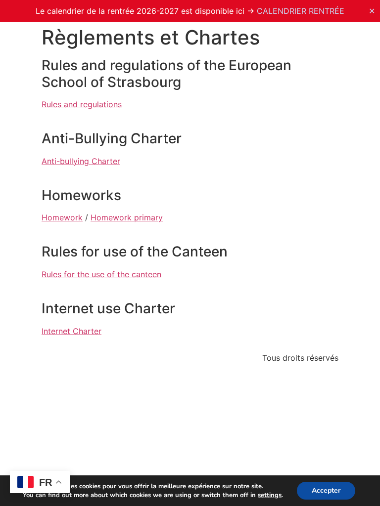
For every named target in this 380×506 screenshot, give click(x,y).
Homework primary (127, 217)
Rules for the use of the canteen (101, 274)
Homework (62, 217)
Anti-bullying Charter (81, 161)
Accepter (326, 490)
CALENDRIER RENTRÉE (300, 11)
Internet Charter (71, 331)
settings (270, 495)
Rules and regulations (82, 104)
